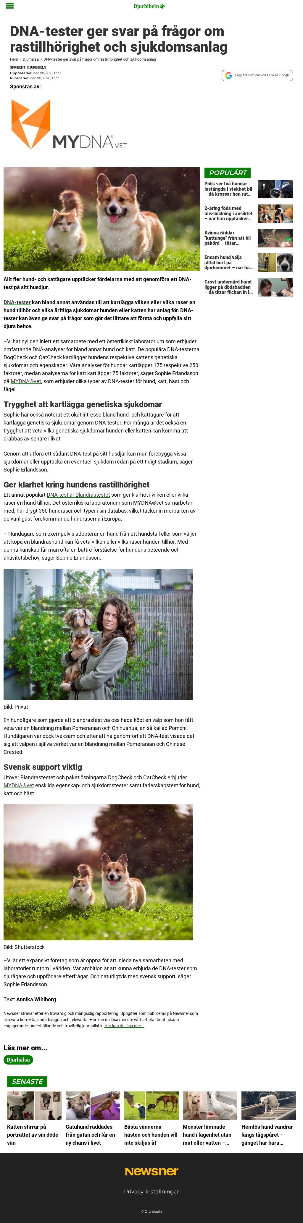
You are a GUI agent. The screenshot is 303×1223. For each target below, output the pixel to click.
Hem (14, 59)
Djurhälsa (31, 59)
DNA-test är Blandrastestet (78, 495)
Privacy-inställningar (151, 1191)
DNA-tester (17, 302)
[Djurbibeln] (149, 6)
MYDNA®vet (26, 381)
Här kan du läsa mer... (124, 1025)
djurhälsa (18, 1060)
